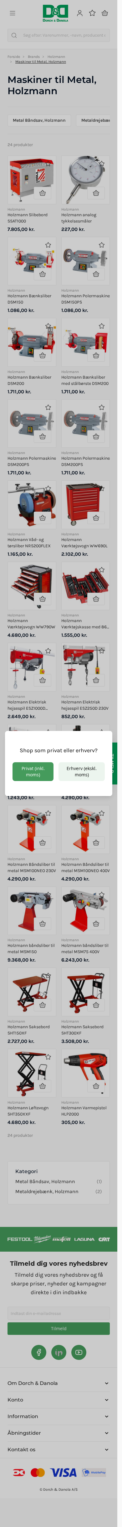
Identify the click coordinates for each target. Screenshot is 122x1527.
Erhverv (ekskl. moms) (82, 771)
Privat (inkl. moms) (33, 771)
